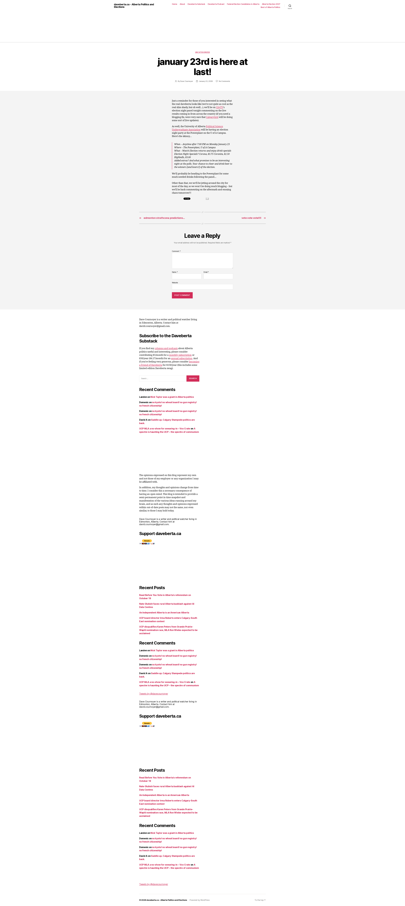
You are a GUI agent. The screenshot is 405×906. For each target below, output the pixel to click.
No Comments (224, 81)
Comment (176, 251)
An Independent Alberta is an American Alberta (164, 612)
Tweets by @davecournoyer (153, 693)
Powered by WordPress (200, 900)
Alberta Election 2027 (271, 4)
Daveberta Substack (196, 4)
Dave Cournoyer (186, 81)
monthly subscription (180, 355)
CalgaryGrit (212, 117)
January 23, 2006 (206, 81)
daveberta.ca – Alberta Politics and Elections (166, 900)
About (182, 4)
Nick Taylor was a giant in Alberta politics (172, 397)
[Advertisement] (202, 27)
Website (175, 283)
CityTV (219, 107)
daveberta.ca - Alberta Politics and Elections (134, 5)
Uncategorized (202, 52)
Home (174, 4)
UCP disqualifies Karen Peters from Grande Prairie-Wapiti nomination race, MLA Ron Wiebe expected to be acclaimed (168, 630)
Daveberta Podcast (216, 4)
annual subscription (181, 358)
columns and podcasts (166, 348)
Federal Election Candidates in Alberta (243, 4)
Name (175, 272)
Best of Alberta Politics (270, 7)
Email (206, 272)
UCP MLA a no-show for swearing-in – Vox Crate (164, 428)
